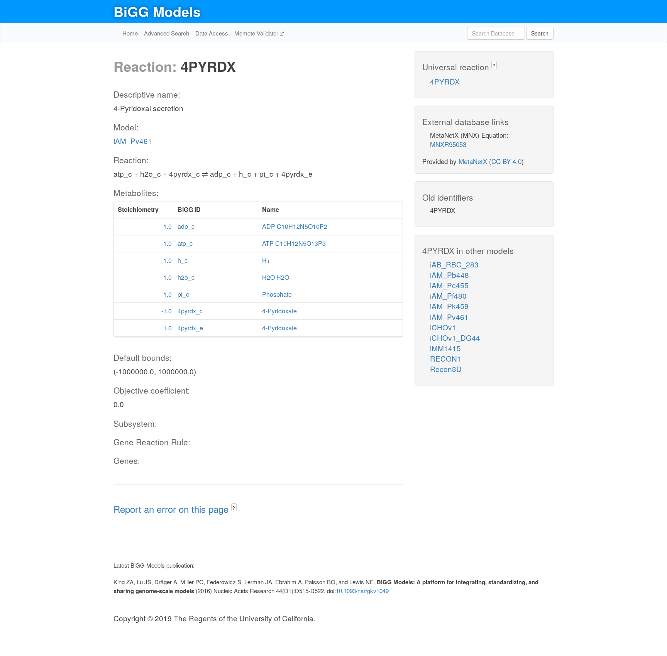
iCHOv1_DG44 (455, 337)
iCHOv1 (443, 327)
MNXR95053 (448, 144)
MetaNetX (473, 161)
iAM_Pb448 (449, 274)
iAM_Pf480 (448, 295)
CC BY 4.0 (506, 161)
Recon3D (446, 369)
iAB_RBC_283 (454, 264)
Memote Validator (257, 33)
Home (130, 33)
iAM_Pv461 (132, 140)
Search (539, 33)
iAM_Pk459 (449, 306)
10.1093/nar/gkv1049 (362, 591)
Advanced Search (166, 33)
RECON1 (445, 358)
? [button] (233, 507)
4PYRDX (445, 81)
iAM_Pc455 (449, 285)
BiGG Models (157, 11)
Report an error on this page (172, 509)
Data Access (211, 33)
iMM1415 (445, 348)
